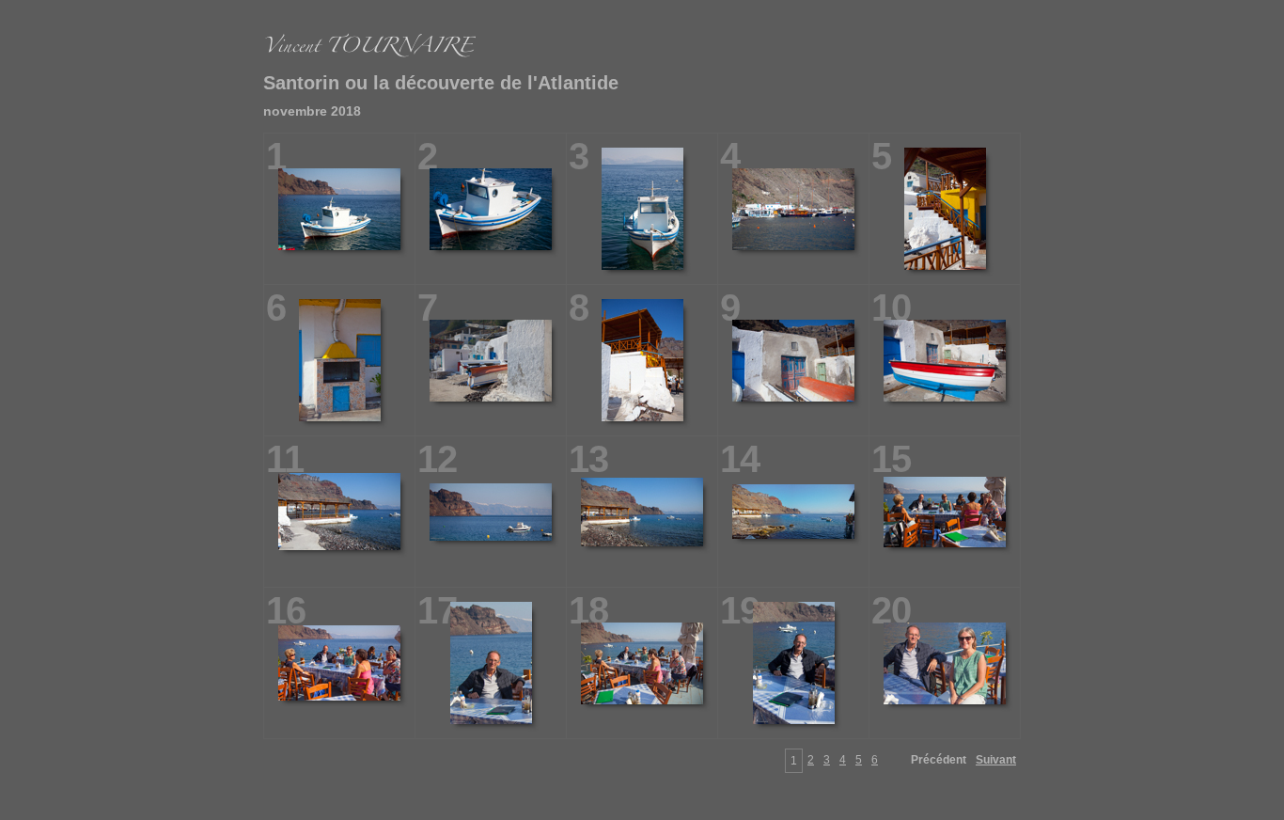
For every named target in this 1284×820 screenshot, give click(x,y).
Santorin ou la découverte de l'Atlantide (441, 82)
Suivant (996, 759)
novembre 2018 (312, 110)
